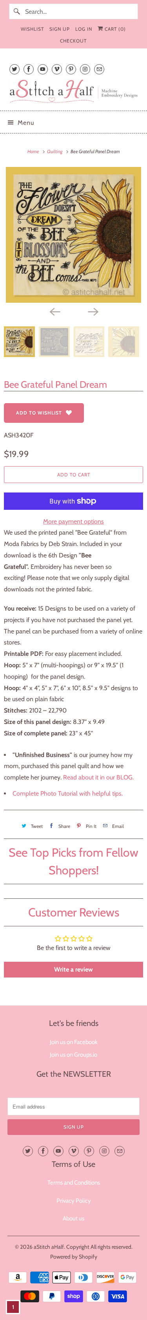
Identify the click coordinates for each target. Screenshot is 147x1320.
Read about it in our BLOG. (98, 777)
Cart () (114, 29)
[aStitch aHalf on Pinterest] (71, 69)
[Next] (93, 311)
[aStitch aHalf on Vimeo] (57, 69)
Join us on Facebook (74, 1042)
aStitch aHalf (49, 1246)
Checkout (73, 41)
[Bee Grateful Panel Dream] (73, 235)
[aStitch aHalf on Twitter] (14, 69)
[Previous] (54, 311)
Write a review (73, 969)
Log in (83, 29)
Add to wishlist (39, 413)
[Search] (17, 11)
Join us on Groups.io (73, 1054)
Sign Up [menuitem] (59, 29)
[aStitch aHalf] (73, 91)
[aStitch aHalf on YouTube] (43, 69)
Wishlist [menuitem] (32, 29)
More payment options (73, 521)
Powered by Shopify (73, 1256)
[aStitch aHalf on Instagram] (85, 69)
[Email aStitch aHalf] (99, 69)
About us (73, 1218)
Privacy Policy (73, 1200)
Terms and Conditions (73, 1182)
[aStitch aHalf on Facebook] (29, 69)
